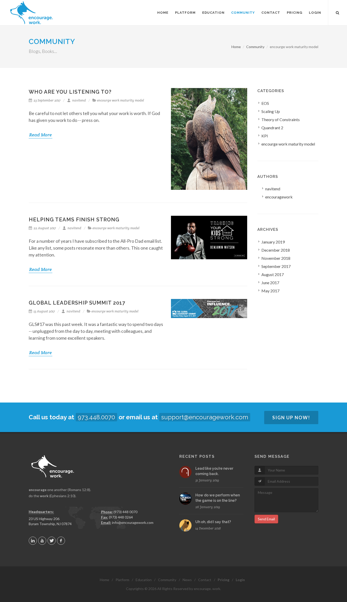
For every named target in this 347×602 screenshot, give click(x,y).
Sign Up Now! (291, 417)
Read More (40, 135)
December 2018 (275, 250)
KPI (264, 135)
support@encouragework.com (204, 417)
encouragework (279, 196)
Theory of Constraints (280, 119)
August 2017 (272, 274)
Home (236, 47)
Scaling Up (270, 111)
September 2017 (276, 266)
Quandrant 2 (272, 127)
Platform (122, 580)
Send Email (266, 519)
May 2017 (270, 290)
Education (144, 580)
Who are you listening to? (70, 92)
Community (52, 41)
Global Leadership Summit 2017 (77, 303)
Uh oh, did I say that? (213, 522)
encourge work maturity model (120, 100)
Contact (204, 580)
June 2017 (270, 282)
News (187, 580)
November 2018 (275, 258)
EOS (265, 103)
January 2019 (273, 241)
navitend (78, 100)
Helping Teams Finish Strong (74, 220)
